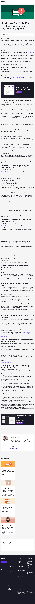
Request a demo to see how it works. (7, 362)
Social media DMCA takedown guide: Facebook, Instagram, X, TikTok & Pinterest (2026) (8, 528)
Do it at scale (19, 92)
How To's (3, 468)
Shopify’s (6, 171)
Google (25, 332)
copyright (19, 74)
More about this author (14, 448)
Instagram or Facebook (5, 336)
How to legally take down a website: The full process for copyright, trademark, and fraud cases (8, 491)
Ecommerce (3, 20)
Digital (10, 77)
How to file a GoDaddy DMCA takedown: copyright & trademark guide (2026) (7, 509)
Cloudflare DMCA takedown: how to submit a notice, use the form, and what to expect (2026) (8, 472)
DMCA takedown (29, 332)
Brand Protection (4, 486)
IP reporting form (31, 52)
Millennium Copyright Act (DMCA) (17, 77)
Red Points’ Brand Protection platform (7, 348)
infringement (23, 74)
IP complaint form (11, 171)
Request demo (19, 422)
